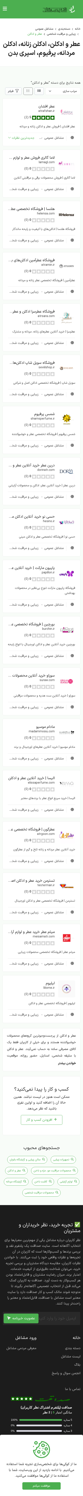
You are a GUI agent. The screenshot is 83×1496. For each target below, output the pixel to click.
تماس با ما (72, 1389)
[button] (66, 112)
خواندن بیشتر (67, 1063)
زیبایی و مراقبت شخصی (61, 34)
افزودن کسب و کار (39, 1119)
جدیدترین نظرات (23, 138)
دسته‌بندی (64, 29)
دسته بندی (72, 1348)
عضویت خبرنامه (23, 1318)
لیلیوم (50, 983)
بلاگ (77, 1364)
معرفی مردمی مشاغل (21, 1348)
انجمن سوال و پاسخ (66, 1373)
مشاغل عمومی (44, 29)
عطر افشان (47, 106)
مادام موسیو (45, 727)
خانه (77, 29)
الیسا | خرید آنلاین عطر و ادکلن (31, 778)
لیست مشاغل (70, 1356)
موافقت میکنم (41, 1486)
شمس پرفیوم (44, 414)
